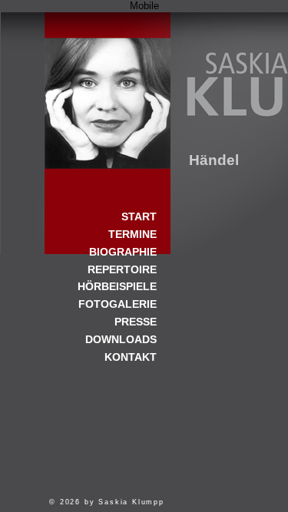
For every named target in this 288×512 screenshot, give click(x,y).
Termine (132, 234)
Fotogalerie (117, 304)
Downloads (121, 339)
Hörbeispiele (117, 286)
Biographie (123, 252)
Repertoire (122, 269)
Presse (135, 321)
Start (107, 90)
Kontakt (130, 357)
